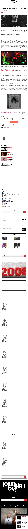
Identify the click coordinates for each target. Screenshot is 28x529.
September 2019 (5, 372)
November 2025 (5, 302)
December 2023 (5, 324)
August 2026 (4, 294)
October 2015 (4, 416)
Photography (4, 457)
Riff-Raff (4, 464)
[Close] (16, 515)
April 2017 (4, 399)
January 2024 (4, 323)
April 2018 (4, 388)
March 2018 (4, 389)
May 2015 (4, 421)
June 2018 (4, 386)
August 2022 (4, 339)
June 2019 (4, 375)
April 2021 (4, 354)
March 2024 (4, 321)
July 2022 (4, 340)
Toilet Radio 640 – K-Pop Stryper (6, 247)
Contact (22, 5)
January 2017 (4, 402)
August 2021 (4, 350)
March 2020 (4, 366)
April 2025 (4, 309)
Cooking (4, 440)
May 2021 (4, 353)
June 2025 (4, 307)
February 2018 (5, 390)
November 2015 (5, 415)
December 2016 (5, 403)
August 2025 (4, 305)
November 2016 (5, 404)
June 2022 (4, 341)
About (19, 5)
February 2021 (5, 356)
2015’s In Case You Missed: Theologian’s (10, 154)
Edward (5, 12)
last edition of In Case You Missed (7, 30)
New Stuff (25, 516)
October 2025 (4, 303)
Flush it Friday (4, 445)
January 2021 (4, 357)
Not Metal (9, 152)
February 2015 (5, 424)
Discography (4, 442)
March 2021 (4, 355)
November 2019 (5, 370)
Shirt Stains (4, 466)
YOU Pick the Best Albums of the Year (6, 228)
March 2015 (4, 423)
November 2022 (5, 336)
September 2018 (5, 383)
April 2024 (4, 320)
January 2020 (4, 368)
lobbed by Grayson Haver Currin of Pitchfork (7, 70)
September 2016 (5, 406)
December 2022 (5, 335)
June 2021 (4, 352)
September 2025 (5, 304)
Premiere (4, 458)
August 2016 (4, 407)
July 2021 (4, 351)
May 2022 (4, 342)
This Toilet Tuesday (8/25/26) (17, 247)
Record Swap (4, 459)
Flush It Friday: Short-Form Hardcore (7, 284)
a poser (13, 40)
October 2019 (4, 371)
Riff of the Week (5, 462)
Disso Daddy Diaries (5, 443)
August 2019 (4, 373)
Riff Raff (4, 463)
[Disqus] (14, 179)
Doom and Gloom (5, 444)
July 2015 (4, 419)
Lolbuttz (4, 450)
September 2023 (5, 327)
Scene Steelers (5, 465)
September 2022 (5, 338)
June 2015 (4, 420)
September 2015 (5, 417)
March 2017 (4, 400)
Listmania (4, 448)
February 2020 (5, 367)
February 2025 (5, 311)
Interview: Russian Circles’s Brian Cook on (8, 285)
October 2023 (4, 326)
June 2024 (4, 318)
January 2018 (4, 391)
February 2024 (5, 322)
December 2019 (5, 369)
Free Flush (4, 446)
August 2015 (4, 418)
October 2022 (4, 337)
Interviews (4, 447)
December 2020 (5, 358)
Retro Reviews (5, 460)
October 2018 (4, 382)
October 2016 (4, 405)
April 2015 (4, 422)
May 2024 (4, 319)
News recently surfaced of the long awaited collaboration (8, 112)
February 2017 (5, 401)
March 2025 (4, 310)
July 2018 (4, 385)
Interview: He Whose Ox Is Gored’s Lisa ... (6, 133)
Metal (2, 12)
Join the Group (14, 5)
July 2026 (4, 295)
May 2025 (4, 308)
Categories (9, 5)
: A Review (10, 159)
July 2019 (4, 374)
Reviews (4, 461)
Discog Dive (4, 441)
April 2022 (4, 343)
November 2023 (5, 325)
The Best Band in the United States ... (22, 133)
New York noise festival (8, 47)
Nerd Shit (11, 147)
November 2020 (5, 359)
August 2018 (4, 384)
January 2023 (4, 334)
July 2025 (4, 306)
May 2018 (4, 387)
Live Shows (4, 449)
